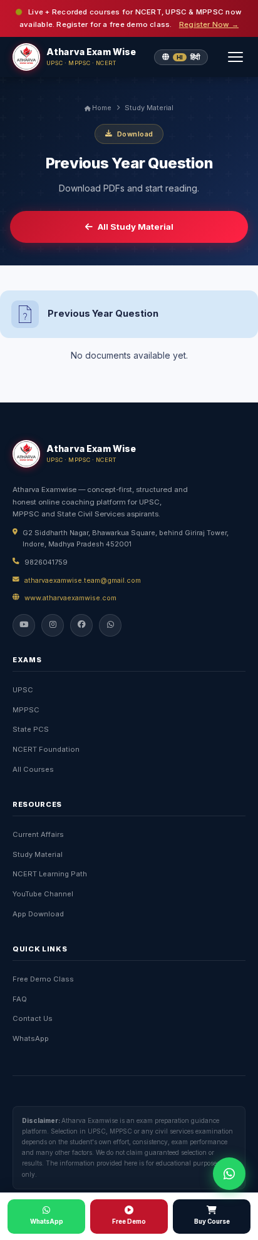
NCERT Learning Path (50, 873)
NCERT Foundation (46, 749)
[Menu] (235, 56)
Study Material (149, 107)
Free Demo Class (43, 979)
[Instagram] (52, 625)
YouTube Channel (43, 893)
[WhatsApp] (110, 625)
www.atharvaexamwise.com (70, 597)
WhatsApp (31, 1038)
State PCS (31, 729)
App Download (38, 914)
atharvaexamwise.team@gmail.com (82, 580)
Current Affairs (38, 834)
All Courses (33, 769)
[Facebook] (81, 625)
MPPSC (26, 709)
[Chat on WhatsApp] (229, 1173)
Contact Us (33, 1018)
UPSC (23, 689)
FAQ (20, 999)
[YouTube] (24, 625)
